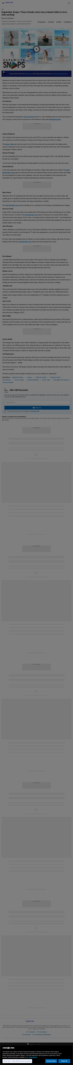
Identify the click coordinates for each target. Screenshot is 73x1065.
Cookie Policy (33, 1057)
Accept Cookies (51, 1061)
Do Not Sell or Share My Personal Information (17, 1061)
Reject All (64, 1061)
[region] (36, 1055)
